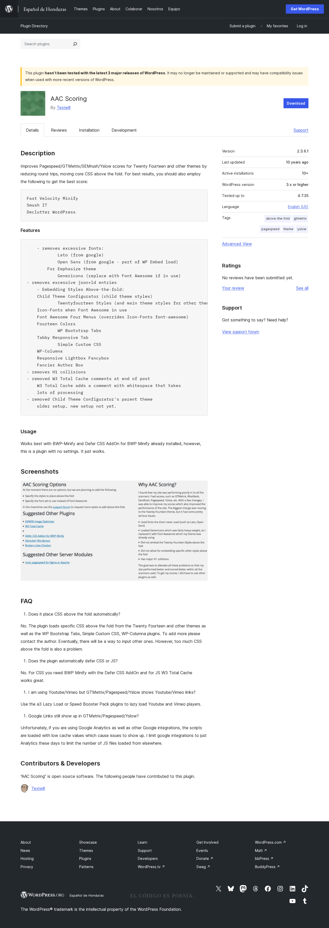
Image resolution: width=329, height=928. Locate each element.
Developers (148, 858)
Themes (86, 850)
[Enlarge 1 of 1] (200, 487)
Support (301, 130)
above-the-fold (278, 218)
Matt (261, 850)
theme (288, 229)
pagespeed (270, 229)
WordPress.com (270, 842)
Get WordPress (305, 9)
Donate (204, 858)
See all (302, 288)
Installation (89, 130)
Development (124, 130)
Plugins (85, 858)
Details (32, 130)
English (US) (298, 206)
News (25, 850)
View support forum (240, 331)
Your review (233, 288)
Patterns (86, 866)
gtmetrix (300, 218)
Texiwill (63, 107)
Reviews (59, 130)
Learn (142, 842)
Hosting (27, 858)
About (26, 842)
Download (296, 103)
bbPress (264, 858)
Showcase (88, 842)
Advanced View (237, 243)
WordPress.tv (151, 866)
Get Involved (207, 842)
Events (202, 850)
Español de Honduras (87, 895)
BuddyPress (267, 866)
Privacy (27, 866)
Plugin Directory (34, 26)
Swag (203, 866)
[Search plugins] (75, 44)
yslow (301, 229)
